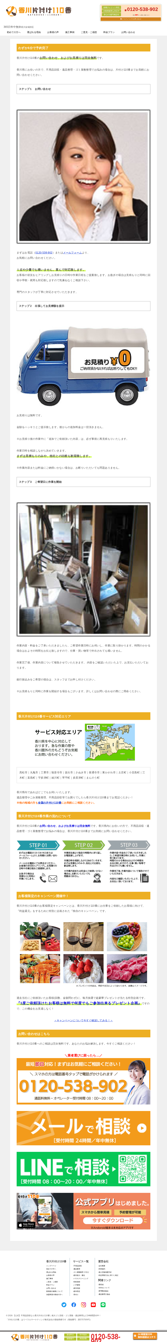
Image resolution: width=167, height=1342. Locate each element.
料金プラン (109, 32)
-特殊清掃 (76, 1282)
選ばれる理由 (34, 32)
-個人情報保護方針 (105, 1272)
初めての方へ (14, 32)
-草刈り (75, 1294)
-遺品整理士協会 (104, 1294)
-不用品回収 (77, 1266)
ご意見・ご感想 (89, 32)
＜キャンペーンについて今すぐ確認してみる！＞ (83, 1020)
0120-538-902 (44, 252)
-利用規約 (101, 1269)
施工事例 (69, 32)
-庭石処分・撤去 (79, 1275)
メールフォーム (72, 252)
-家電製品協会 (103, 1291)
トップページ (51, 1266)
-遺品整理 (76, 1269)
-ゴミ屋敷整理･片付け (81, 1272)
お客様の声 (53, 32)
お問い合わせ (128, 32)
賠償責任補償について (54, 1291)
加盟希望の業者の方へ (54, 1294)
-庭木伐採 (76, 1288)
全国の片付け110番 (49, 802)
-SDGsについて (104, 1288)
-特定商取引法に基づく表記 (108, 1275)
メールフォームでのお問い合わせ (131, 19)
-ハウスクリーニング (80, 1278)
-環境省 (101, 1284)
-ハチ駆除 (76, 1285)
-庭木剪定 (76, 1291)
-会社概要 (101, 1266)
